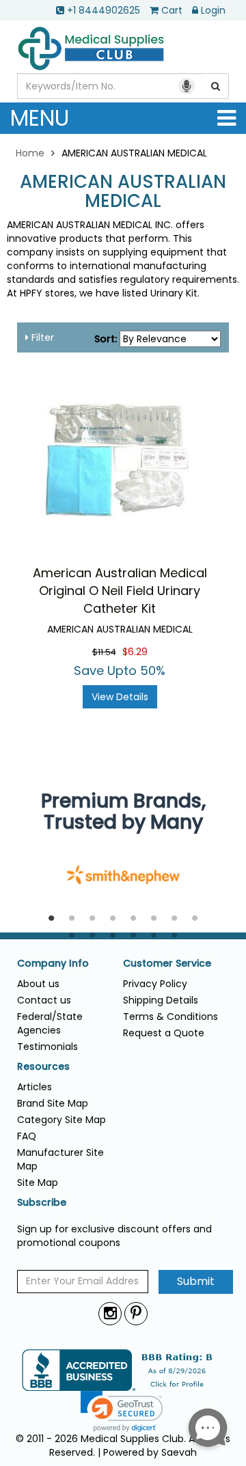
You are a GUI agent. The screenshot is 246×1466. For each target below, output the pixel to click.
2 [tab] (72, 919)
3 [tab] (92, 919)
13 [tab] (154, 936)
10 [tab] (92, 936)
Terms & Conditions (170, 1016)
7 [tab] (174, 919)
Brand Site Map (52, 1103)
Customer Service (167, 963)
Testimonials (47, 1046)
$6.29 (135, 652)
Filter (41, 337)
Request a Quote (163, 1033)
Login (213, 10)
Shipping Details (160, 1000)
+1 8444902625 (103, 10)
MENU (39, 117)
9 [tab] (72, 936)
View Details (120, 697)
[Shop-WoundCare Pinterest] (136, 1313)
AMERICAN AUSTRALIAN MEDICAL (123, 191)
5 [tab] (133, 919)
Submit (196, 1281)
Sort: (105, 339)
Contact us (44, 1000)
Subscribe (41, 1203)
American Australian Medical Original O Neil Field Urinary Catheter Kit (120, 590)
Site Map (37, 1182)
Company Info (53, 963)
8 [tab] (195, 919)
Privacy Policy (155, 984)
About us (38, 984)
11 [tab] (113, 936)
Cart (171, 10)
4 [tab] (113, 919)
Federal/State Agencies (50, 1023)
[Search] (216, 86)
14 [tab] (174, 936)
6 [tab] (154, 919)
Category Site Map (61, 1119)
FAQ (26, 1136)
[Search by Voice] (186, 86)
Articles (34, 1087)
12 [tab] (133, 936)
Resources (43, 1067)
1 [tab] (51, 919)
